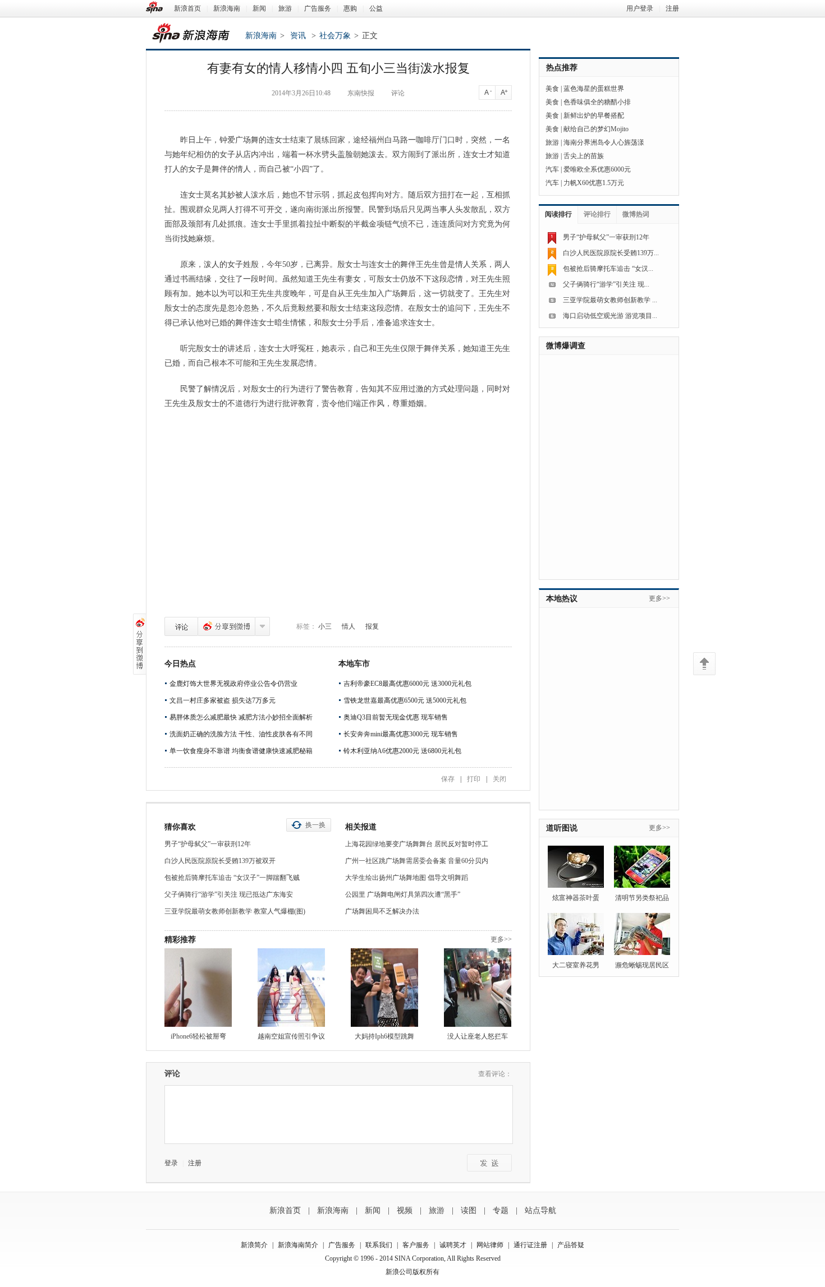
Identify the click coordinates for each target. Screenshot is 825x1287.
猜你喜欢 (180, 827)
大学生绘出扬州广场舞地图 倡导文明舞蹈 (406, 878)
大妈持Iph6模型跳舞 (384, 1036)
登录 (171, 1163)
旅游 (285, 8)
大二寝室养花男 (575, 965)
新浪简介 (254, 1245)
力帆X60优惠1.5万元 (593, 183)
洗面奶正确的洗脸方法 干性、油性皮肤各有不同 (241, 734)
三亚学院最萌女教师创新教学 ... (610, 300)
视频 (404, 1210)
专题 (500, 1210)
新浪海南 (226, 8)
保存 (448, 779)
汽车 (552, 169)
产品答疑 (570, 1245)
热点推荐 (562, 67)
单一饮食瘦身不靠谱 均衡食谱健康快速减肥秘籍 (241, 751)
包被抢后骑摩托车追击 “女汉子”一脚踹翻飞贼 (232, 878)
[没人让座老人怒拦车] (477, 987)
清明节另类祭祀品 (642, 898)
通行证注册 (530, 1245)
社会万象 (335, 35)
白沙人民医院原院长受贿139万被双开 (220, 861)
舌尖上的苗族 (583, 156)
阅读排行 (558, 214)
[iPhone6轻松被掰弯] (198, 987)
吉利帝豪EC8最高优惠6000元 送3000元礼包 (407, 684)
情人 (348, 626)
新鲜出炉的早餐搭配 (593, 115)
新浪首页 (187, 8)
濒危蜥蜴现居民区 (642, 965)
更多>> (501, 939)
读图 (468, 1210)
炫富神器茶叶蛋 (575, 898)
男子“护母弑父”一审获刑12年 (207, 844)
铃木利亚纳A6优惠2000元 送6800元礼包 (402, 751)
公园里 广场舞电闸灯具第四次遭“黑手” (402, 894)
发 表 (489, 1162)
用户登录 (639, 8)
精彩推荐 (180, 939)
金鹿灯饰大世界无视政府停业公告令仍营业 (233, 684)
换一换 (315, 825)
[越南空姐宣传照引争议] (291, 987)
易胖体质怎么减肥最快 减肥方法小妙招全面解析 (241, 717)
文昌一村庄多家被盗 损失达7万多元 (222, 700)
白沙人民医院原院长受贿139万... (611, 253)
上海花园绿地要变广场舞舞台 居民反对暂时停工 (416, 844)
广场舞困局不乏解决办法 (382, 911)
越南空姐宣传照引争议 (291, 1036)
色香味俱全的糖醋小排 (597, 102)
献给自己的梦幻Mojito (596, 129)
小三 (325, 626)
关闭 (499, 779)
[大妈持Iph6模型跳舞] (384, 987)
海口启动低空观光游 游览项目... (610, 316)
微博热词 (635, 214)
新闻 (259, 8)
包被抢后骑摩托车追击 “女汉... (608, 269)
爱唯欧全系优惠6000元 (597, 169)
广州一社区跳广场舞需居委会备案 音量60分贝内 (416, 861)
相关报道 (361, 827)
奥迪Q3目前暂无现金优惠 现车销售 (395, 717)
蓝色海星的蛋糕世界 (593, 89)
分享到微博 (226, 626)
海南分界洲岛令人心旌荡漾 (603, 142)
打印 (473, 779)
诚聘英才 (452, 1245)
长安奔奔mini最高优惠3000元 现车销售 (400, 734)
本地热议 (562, 598)
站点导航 (540, 1210)
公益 (376, 8)
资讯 (298, 35)
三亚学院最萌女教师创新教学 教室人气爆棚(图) (234, 911)
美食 (552, 89)
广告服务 (317, 8)
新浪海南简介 (298, 1245)
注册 (672, 8)
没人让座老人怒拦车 (477, 1036)
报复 (372, 626)
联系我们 (378, 1245)
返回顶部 (704, 663)
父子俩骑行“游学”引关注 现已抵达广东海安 (228, 894)
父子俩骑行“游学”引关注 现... (606, 284)
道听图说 (562, 828)
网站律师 (489, 1245)
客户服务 (415, 1245)
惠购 (350, 8)
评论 (181, 626)
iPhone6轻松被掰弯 (198, 1036)
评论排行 (597, 214)
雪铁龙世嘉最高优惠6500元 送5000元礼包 (404, 700)
